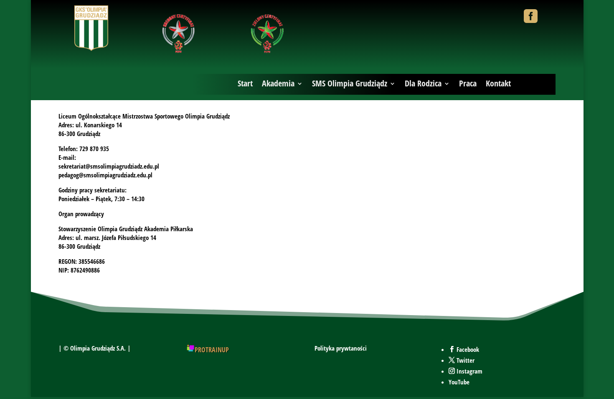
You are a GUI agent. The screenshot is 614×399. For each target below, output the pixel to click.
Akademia (278, 83)
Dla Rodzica (423, 83)
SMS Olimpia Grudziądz (349, 83)
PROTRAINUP (212, 349)
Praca (468, 83)
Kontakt (498, 83)
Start (245, 83)
